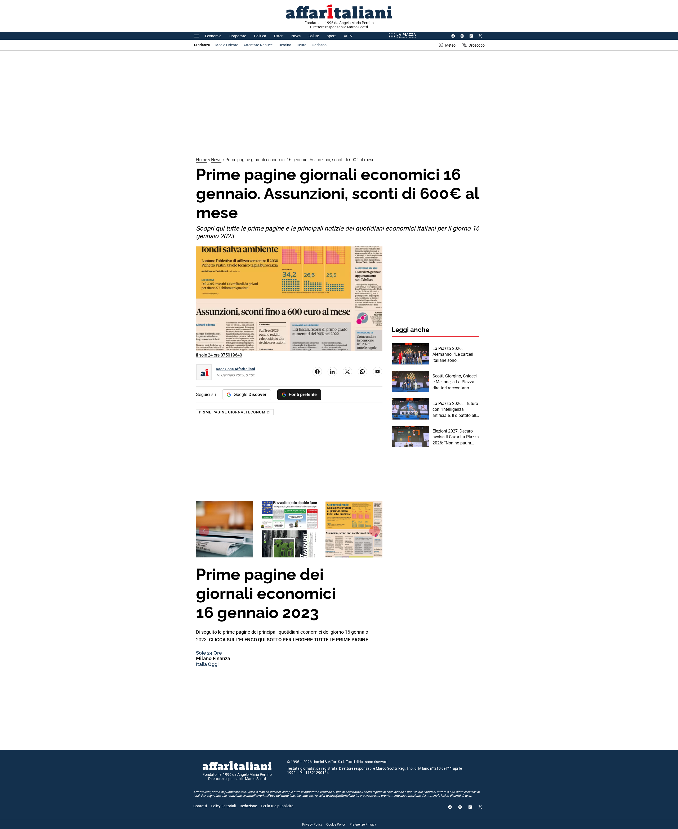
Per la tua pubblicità (277, 806)
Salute (314, 36)
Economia (213, 36)
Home (201, 159)
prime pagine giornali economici (235, 412)
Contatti (200, 806)
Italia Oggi (207, 664)
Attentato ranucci (258, 45)
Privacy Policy (312, 824)
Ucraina (285, 45)
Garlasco (319, 45)
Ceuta (301, 45)
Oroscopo (477, 45)
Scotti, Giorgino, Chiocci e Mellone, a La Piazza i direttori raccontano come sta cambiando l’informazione (454, 382)
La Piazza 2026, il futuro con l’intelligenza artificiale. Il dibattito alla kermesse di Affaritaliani (455, 409)
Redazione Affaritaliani (235, 369)
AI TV (348, 36)
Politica (260, 36)
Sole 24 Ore (209, 653)
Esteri (278, 36)
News (296, 36)
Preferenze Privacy (363, 824)
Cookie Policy (336, 824)
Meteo (450, 45)
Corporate (237, 36)
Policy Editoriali (223, 806)
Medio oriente (226, 45)
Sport (331, 36)
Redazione (248, 806)
